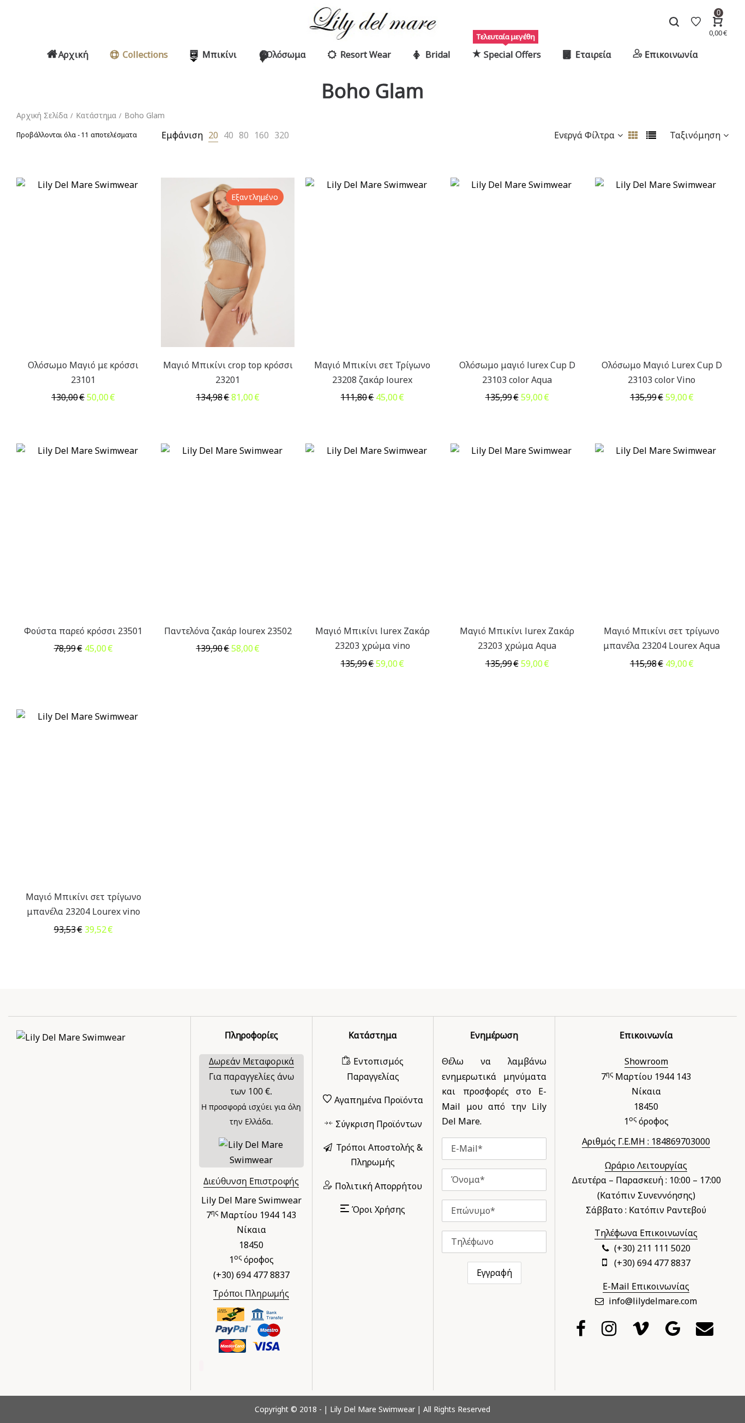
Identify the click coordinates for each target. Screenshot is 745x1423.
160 (261, 135)
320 (281, 135)
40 (228, 135)
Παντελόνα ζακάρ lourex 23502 (228, 631)
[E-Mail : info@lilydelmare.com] (706, 1331)
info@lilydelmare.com (653, 1301)
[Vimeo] (642, 1331)
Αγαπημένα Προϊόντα (378, 1100)
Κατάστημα (96, 115)
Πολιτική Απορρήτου (378, 1186)
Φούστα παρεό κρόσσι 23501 (83, 631)
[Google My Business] (674, 1331)
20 (213, 135)
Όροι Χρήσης (378, 1209)
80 (244, 135)
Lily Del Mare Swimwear (372, 1409)
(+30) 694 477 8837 (652, 1263)
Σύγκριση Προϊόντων (378, 1124)
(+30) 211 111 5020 (652, 1248)
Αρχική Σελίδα (42, 115)
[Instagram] (610, 1331)
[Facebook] (582, 1331)
